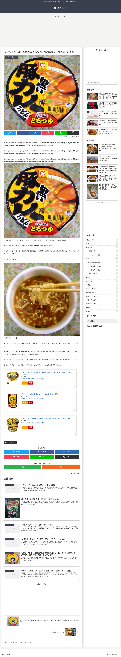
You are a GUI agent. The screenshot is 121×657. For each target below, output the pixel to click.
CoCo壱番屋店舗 (103, 262)
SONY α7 (103, 251)
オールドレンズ (103, 255)
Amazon (24, 383)
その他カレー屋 (103, 270)
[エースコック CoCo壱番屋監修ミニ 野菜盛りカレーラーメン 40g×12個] (13, 425)
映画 (102, 307)
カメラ (102, 247)
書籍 (102, 311)
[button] (116, 82)
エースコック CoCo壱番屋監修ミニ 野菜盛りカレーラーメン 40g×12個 (45, 418)
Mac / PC (102, 240)
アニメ (102, 243)
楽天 (30, 383)
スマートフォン (102, 288)
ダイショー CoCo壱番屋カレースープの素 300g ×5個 (39, 394)
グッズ (102, 277)
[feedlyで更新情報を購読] (22, 467)
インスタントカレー (11, 442)
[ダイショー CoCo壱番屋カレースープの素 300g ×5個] (13, 400)
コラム (102, 285)
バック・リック (102, 296)
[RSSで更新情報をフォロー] (61, 467)
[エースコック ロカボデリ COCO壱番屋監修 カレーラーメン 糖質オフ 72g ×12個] (13, 376)
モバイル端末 (102, 300)
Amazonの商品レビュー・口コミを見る (33, 378)
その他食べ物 (102, 292)
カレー (102, 258)
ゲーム (102, 281)
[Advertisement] (60, 31)
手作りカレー (103, 273)
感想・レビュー (102, 303)
